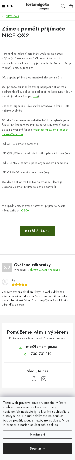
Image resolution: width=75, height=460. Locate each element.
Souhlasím (37, 448)
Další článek (37, 231)
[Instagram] (43, 378)
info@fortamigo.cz (41, 346)
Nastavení (37, 434)
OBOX (25, 210)
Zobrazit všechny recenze (44, 270)
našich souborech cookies (39, 424)
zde (35, 96)
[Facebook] (34, 378)
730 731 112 (41, 353)
